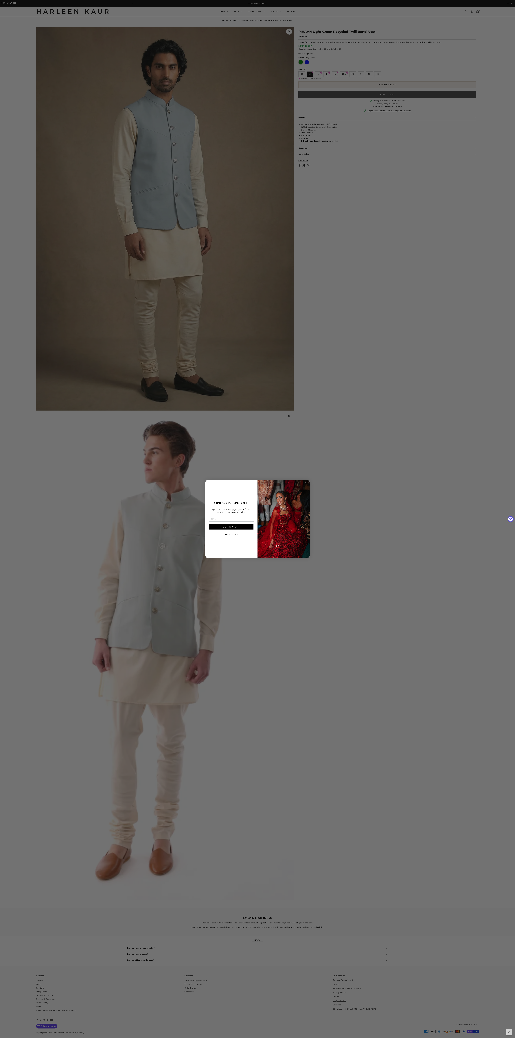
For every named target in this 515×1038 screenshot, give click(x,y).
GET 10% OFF (231, 526)
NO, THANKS (231, 535)
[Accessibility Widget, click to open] (511, 519)
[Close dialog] (307, 482)
